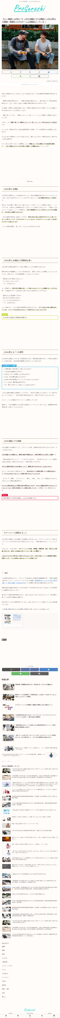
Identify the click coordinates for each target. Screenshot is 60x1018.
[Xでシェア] (11, 72)
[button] (39, 76)
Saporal (49, 1013)
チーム (4, 639)
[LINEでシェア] (20, 76)
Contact (10, 1013)
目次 (28, 181)
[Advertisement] (30, 165)
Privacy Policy (30, 1013)
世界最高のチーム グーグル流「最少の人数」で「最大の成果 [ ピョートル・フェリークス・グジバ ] (17, 617)
